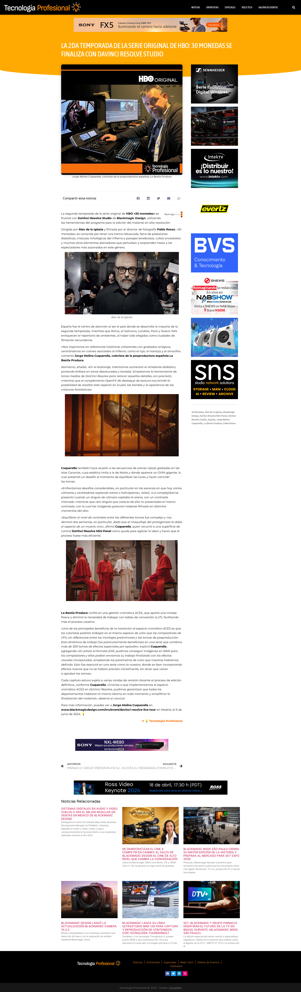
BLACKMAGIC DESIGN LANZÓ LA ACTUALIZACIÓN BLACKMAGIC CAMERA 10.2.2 (89, 926)
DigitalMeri (175, 987)
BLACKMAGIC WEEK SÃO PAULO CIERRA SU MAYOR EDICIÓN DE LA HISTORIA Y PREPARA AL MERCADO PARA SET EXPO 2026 (211, 854)
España (211, 419)
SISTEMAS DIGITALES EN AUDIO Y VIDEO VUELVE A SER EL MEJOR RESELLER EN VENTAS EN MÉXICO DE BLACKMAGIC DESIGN (89, 813)
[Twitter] (173, 973)
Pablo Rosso (229, 423)
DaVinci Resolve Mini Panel (213, 416)
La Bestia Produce (213, 423)
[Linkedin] (179, 973)
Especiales (230, 7)
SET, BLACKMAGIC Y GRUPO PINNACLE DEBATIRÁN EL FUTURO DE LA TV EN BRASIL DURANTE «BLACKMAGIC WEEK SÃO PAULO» (210, 928)
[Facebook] (167, 973)
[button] (293, 7)
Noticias (195, 7)
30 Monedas (198, 412)
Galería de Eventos (268, 7)
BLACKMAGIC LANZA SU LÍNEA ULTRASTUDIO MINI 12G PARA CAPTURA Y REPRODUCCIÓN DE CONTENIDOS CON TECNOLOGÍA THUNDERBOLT (150, 928)
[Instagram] (184, 973)
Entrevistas (212, 7)
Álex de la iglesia (213, 412)
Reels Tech (247, 7)
